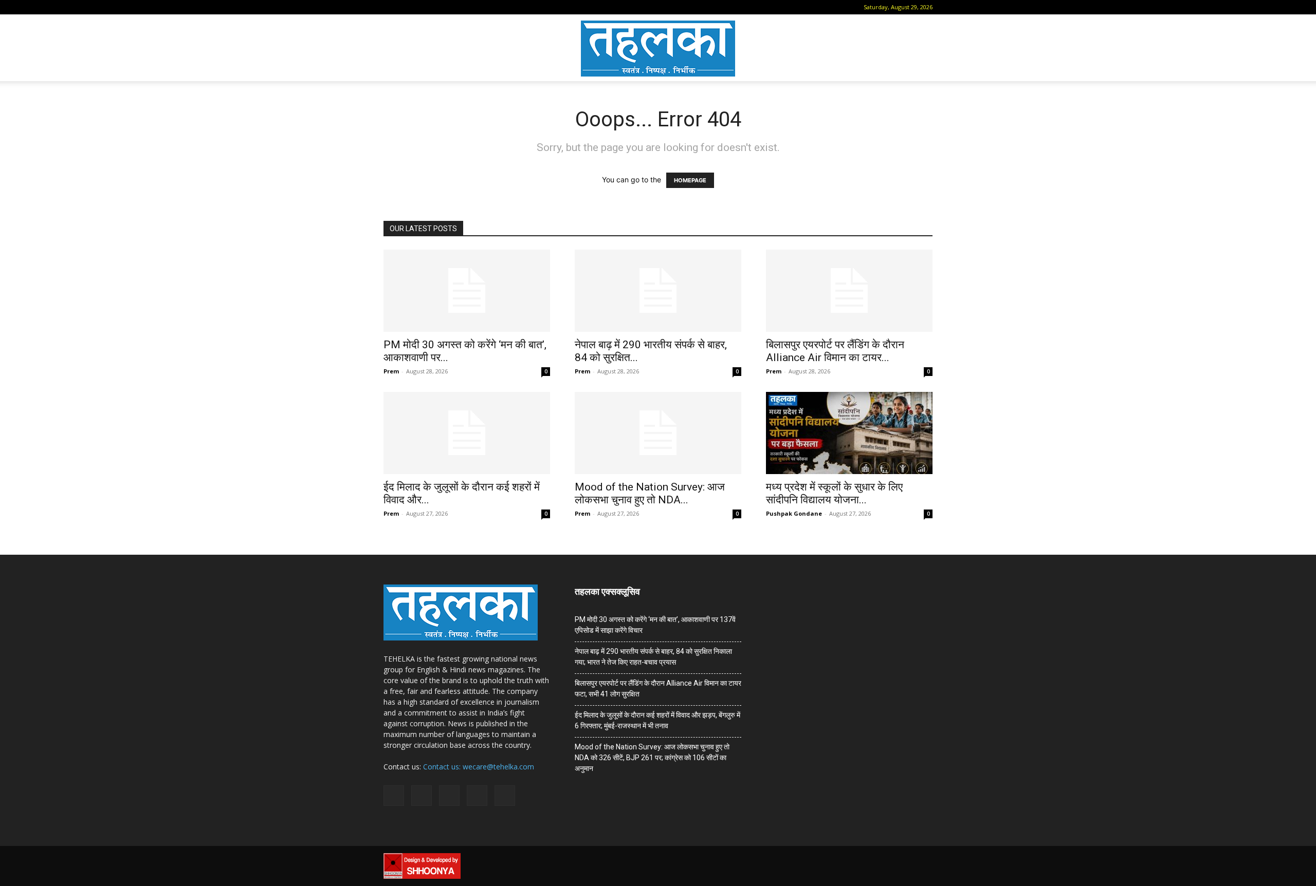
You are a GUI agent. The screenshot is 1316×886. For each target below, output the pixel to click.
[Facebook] (406, 7)
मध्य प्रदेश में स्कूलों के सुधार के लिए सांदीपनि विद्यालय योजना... (834, 493)
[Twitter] (457, 7)
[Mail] (423, 7)
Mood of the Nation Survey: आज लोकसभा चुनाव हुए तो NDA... (650, 493)
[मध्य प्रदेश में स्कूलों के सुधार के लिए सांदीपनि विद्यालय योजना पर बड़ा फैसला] (849, 433)
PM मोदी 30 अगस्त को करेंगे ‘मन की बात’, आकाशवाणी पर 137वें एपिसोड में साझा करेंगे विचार (655, 624)
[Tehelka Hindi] (658, 49)
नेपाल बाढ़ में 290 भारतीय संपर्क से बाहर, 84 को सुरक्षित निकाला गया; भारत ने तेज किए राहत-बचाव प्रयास (653, 656)
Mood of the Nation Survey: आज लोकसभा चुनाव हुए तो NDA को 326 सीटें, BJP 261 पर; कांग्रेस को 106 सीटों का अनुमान (652, 757)
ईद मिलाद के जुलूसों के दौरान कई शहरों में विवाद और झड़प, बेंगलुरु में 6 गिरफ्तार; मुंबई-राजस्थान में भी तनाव (657, 720)
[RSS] (440, 7)
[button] (391, 7)
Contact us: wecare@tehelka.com (478, 766)
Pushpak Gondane (794, 513)
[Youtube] (474, 7)
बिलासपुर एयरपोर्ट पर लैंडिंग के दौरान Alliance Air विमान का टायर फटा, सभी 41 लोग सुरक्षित (658, 688)
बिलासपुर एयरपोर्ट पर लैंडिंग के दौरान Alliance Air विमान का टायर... (835, 351)
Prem (391, 371)
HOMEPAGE (690, 180)
